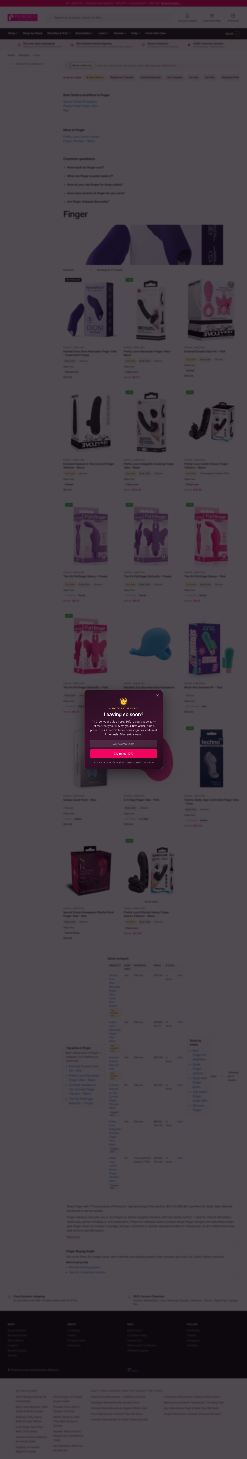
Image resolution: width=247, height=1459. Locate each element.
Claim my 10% (123, 753)
